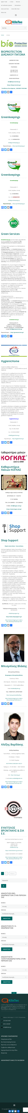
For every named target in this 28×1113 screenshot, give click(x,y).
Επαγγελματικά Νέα (6, 1039)
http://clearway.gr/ (15, 775)
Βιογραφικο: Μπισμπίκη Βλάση (14, 675)
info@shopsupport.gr (14, 613)
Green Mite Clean (15, 9)
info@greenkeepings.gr (14, 142)
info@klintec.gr (7, 1027)
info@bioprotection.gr (14, 81)
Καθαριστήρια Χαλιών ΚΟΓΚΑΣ (11, 468)
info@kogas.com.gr (16, 505)
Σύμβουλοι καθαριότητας (8, 1047)
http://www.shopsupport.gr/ (14, 616)
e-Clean (11, 1)
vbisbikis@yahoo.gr (15, 688)
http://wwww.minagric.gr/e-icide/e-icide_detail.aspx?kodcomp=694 (14, 620)
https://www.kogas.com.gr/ (14, 509)
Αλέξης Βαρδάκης (12, 744)
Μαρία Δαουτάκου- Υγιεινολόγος (14, 546)
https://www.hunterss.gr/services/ (14, 850)
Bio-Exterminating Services (8, 1042)
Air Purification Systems (6, 5)
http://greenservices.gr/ (17, 332)
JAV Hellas (3, 1008)
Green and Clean (5, 9)
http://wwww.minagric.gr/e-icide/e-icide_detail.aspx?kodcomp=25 (14, 699)
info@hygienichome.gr (14, 435)
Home (2, 35)
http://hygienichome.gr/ (18, 438)
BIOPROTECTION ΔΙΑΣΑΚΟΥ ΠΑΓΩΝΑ (13, 53)
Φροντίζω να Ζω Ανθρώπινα (9, 1045)
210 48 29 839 (7, 1020)
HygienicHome (10, 361)
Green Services (10, 234)
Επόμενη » (12, 873)
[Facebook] (16, 15)
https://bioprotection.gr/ (14, 85)
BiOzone (18, 1)
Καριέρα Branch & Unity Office (9, 1050)
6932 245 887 (6, 1024)
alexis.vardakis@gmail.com (15, 778)
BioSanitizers (18, 5)
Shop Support (9, 540)
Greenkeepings (10, 117)
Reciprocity (4, 1053)
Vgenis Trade (4, 1)
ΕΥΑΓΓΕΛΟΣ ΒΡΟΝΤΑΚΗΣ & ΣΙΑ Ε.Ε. (12, 830)
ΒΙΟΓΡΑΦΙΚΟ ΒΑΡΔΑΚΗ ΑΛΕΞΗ (14, 763)
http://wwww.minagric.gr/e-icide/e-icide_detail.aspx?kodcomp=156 (14, 857)
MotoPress (19, 1109)
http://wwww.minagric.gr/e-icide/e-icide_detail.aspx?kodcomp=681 (14, 782)
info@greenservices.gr (16, 329)
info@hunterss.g (14, 847)
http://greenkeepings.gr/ (19, 146)
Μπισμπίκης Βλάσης (14, 666)
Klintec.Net (3, 12)
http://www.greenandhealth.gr (14, 695)
